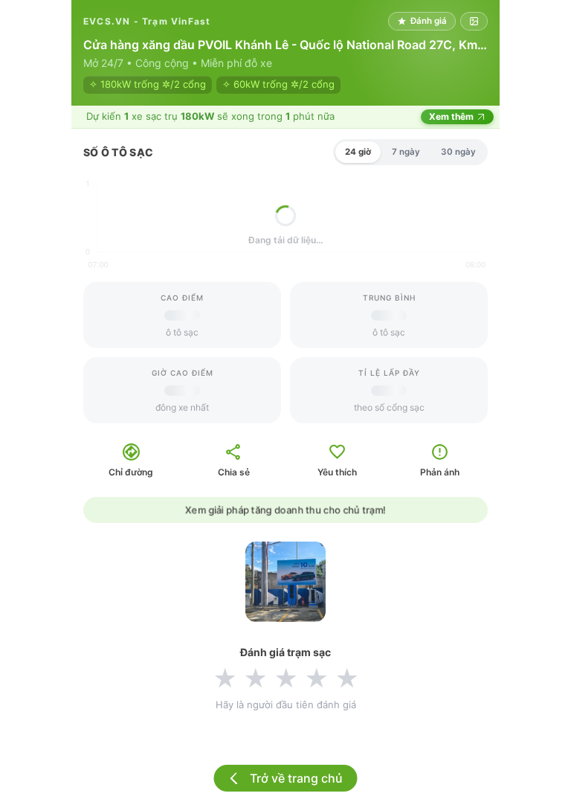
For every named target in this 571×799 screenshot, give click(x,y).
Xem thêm (451, 116)
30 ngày (458, 152)
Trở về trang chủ (296, 778)
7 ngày (406, 152)
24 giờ (358, 152)
